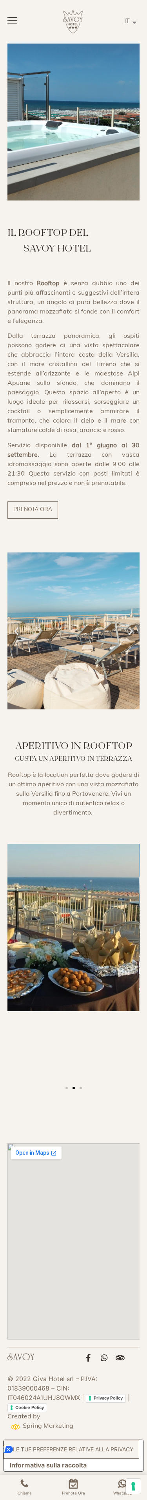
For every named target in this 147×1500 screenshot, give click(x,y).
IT (127, 21)
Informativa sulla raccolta (48, 1465)
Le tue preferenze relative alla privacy (73, 1449)
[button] (32, 510)
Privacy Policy (108, 1398)
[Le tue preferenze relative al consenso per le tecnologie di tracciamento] (133, 1486)
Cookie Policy (29, 1407)
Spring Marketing (48, 1426)
